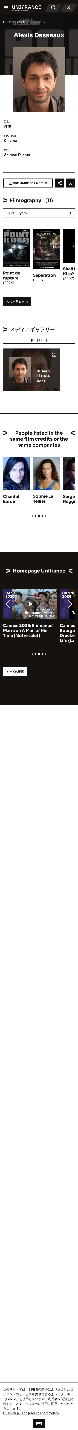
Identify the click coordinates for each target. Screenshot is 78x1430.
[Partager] (59, 183)
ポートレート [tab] (39, 340)
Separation (44, 275)
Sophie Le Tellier (43, 499)
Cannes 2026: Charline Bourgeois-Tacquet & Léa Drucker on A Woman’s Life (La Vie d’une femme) (28, 633)
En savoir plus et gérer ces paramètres (31, 1413)
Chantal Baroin (11, 499)
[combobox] (39, 212)
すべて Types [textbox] (17, 213)
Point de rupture (11, 276)
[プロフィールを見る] (68, 8)
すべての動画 (15, 671)
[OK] (39, 1423)
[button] (54, 354)
